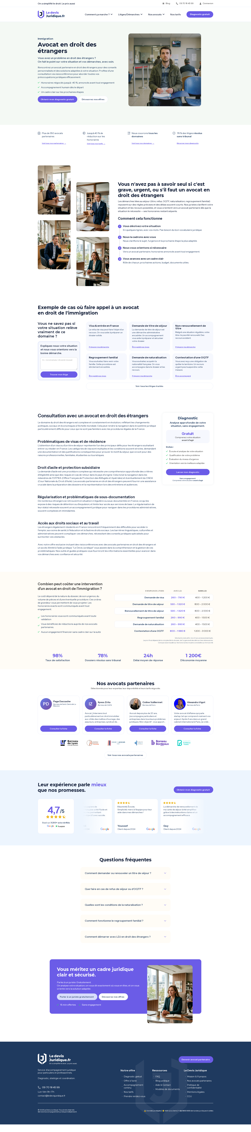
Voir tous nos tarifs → (96, 144)
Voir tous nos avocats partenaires (125, 755)
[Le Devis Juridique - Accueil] (51, 14)
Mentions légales (195, 1092)
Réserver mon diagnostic (188, 143)
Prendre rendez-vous (134, 1096)
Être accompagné (183, 376)
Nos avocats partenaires (199, 1080)
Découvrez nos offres (93, 99)
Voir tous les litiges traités (149, 386)
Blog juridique (162, 1080)
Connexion (208, 3)
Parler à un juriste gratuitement (77, 997)
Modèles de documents (167, 1089)
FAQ (157, 1076)
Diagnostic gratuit (200, 14)
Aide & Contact (163, 1085)
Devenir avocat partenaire (196, 1059)
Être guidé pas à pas (140, 347)
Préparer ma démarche (99, 347)
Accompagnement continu (133, 1086)
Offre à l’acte (130, 1080)
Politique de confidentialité (194, 1086)
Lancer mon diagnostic (187, 472)
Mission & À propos (196, 1076)
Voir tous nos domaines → (143, 143)
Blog (168, 3)
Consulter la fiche (58, 728)
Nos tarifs (175, 14)
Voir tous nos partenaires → (54, 143)
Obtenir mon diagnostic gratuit (57, 99)
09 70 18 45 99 (186, 3)
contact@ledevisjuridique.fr (51, 1095)
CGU (189, 1096)
